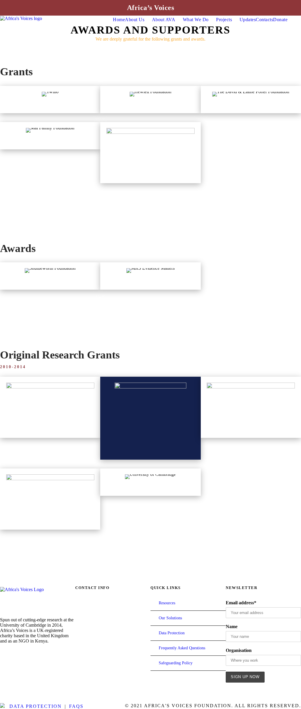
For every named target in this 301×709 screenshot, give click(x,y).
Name (232, 626)
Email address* (241, 602)
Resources (167, 603)
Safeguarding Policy (176, 663)
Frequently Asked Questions (182, 648)
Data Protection (172, 633)
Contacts (264, 19)
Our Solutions (170, 618)
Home (119, 19)
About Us (134, 19)
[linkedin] (14, 653)
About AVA (163, 19)
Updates (248, 19)
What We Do (196, 19)
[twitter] (26, 653)
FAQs (76, 706)
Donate (280, 19)
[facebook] (3, 653)
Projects (224, 19)
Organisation (239, 650)
